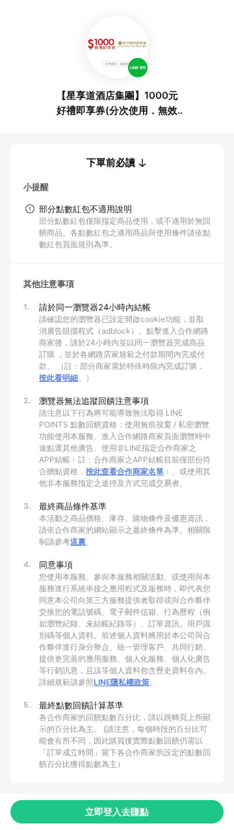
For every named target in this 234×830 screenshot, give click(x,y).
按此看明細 (58, 377)
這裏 (78, 541)
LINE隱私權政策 (122, 682)
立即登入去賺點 (117, 811)
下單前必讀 (110, 162)
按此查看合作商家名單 (125, 471)
